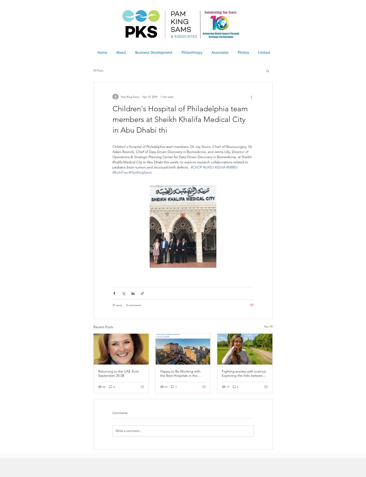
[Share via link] (142, 293)
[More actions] (251, 97)
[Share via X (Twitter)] (123, 293)
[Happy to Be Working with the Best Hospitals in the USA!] (183, 349)
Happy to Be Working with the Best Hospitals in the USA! (180, 373)
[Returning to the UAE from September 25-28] (121, 349)
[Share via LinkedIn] (133, 293)
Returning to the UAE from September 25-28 (118, 373)
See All (268, 326)
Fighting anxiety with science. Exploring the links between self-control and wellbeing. (244, 373)
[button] (268, 70)
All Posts (98, 70)
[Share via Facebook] (114, 293)
